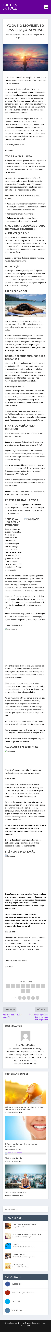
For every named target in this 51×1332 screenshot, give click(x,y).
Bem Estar (25, 1267)
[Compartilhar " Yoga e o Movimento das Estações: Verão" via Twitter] (13, 986)
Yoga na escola (19, 1254)
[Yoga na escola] (8, 1256)
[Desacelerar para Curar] (25, 1177)
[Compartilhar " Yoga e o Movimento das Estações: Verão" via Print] (28, 990)
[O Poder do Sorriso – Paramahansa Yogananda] (25, 1128)
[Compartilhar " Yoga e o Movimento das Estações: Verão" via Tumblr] (23, 986)
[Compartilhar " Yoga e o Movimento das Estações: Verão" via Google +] (18, 986)
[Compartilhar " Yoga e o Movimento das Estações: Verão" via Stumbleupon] (42, 986)
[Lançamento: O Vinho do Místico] (8, 1236)
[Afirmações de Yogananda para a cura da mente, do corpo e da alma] (25, 1091)
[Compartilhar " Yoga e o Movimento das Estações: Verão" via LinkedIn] (32, 986)
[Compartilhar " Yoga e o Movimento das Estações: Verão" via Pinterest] (28, 986)
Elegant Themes (24, 1323)
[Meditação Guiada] (25, 1153)
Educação (26, 1257)
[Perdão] (8, 1246)
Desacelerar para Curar (15, 1192)
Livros (23, 1227)
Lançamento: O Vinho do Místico (27, 1234)
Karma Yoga (18, 1264)
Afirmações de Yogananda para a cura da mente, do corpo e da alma (24, 1108)
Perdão (16, 1244)
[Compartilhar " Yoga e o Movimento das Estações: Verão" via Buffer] (37, 986)
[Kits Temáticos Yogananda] (8, 1226)
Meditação (26, 1247)
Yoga (18, 37)
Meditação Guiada (13, 1158)
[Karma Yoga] (8, 1266)
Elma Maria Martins (24, 34)
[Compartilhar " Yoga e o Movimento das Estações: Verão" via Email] (23, 990)
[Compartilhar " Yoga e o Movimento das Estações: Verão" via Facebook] (8, 986)
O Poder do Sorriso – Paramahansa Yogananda (21, 1145)
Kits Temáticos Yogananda (24, 1224)
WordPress (25, 1326)
